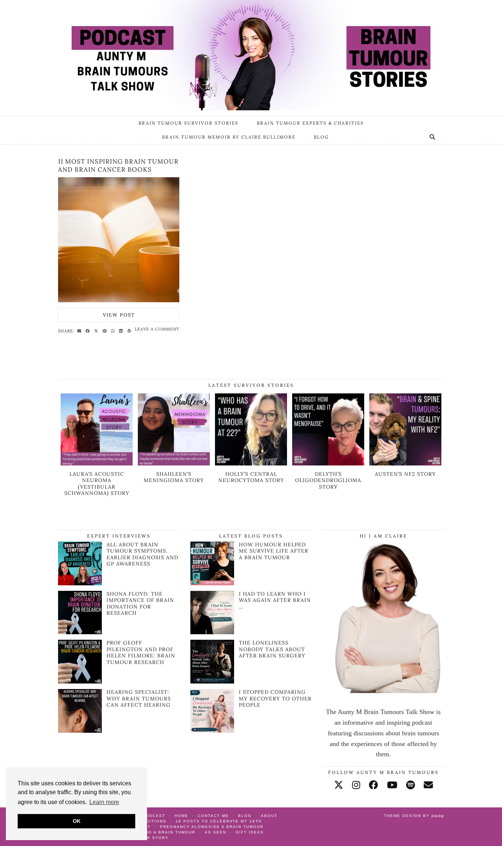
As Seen (215, 832)
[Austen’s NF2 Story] (405, 463)
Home (182, 816)
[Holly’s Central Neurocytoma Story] (251, 463)
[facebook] (373, 785)
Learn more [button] (104, 802)
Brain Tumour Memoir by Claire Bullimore (228, 137)
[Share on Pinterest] (106, 330)
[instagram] (356, 785)
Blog (321, 137)
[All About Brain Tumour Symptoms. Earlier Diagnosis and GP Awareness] (80, 583)
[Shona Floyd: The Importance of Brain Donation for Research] (80, 632)
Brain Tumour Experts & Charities (310, 123)
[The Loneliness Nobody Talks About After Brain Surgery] (212, 661)
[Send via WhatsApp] (114, 330)
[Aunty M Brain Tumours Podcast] (251, 55)
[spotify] (410, 785)
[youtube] (392, 785)
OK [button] (76, 821)
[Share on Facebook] (89, 330)
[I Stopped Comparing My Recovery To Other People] (212, 711)
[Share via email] (80, 330)
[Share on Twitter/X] (97, 330)
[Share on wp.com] (130, 330)
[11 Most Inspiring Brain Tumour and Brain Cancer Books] (118, 239)
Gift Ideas (250, 832)
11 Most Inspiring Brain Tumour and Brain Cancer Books (118, 165)
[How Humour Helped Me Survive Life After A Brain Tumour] (212, 563)
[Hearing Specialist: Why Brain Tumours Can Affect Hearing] (80, 730)
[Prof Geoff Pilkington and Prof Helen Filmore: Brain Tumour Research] (80, 681)
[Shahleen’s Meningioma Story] (174, 463)
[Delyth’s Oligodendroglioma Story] (328, 463)
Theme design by (414, 816)
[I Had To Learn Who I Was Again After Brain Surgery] (212, 613)
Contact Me (213, 816)
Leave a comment (157, 329)
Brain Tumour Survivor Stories (189, 123)
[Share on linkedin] (122, 330)
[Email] (428, 785)
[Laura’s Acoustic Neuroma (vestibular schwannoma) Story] (97, 463)
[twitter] (338, 785)
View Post (119, 315)
